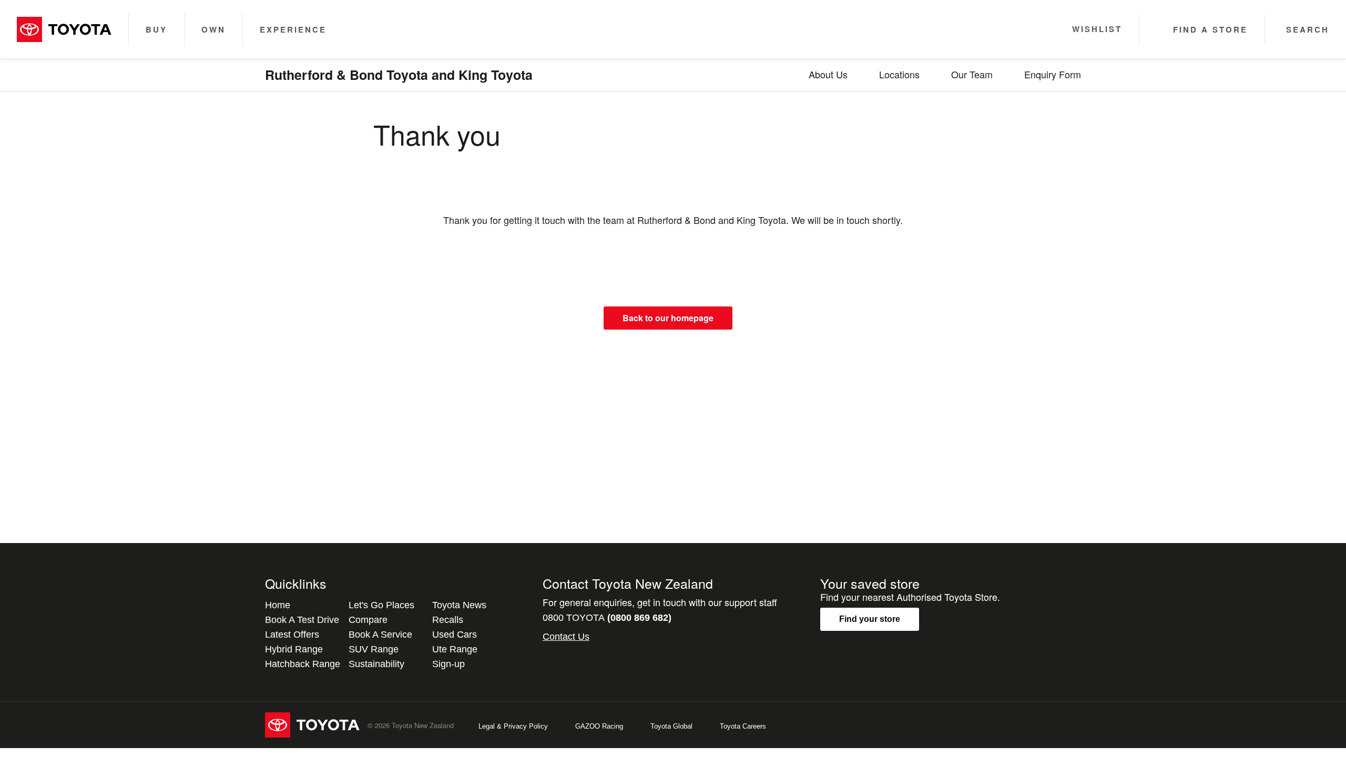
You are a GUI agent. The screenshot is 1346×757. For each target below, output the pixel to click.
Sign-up (448, 664)
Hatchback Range (302, 664)
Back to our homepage (668, 318)
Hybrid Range (294, 649)
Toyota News (459, 605)
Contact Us (566, 636)
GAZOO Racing (599, 726)
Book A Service (380, 634)
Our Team (972, 74)
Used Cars (454, 634)
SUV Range (374, 649)
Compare (368, 620)
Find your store (869, 619)
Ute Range (454, 649)
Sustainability (376, 664)
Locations (899, 74)
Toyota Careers (743, 726)
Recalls (447, 620)
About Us (828, 74)
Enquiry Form (1052, 74)
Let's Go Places (381, 605)
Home (277, 605)
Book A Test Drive (302, 620)
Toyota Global (671, 726)
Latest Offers (292, 634)
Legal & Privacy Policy (513, 726)
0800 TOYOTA (607, 617)
